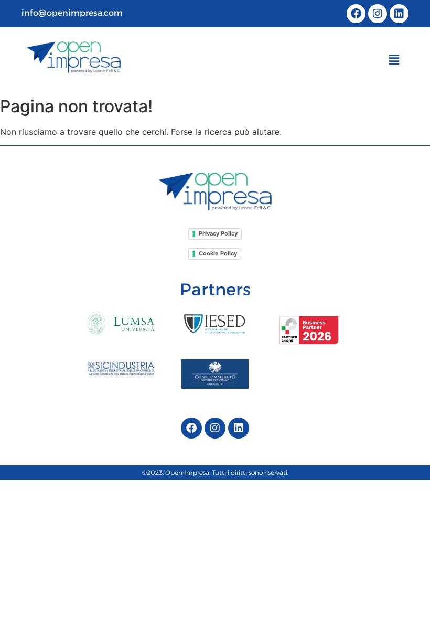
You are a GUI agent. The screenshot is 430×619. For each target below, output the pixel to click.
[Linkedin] (399, 13)
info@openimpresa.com (72, 13)
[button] (394, 60)
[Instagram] (377, 13)
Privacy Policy (218, 233)
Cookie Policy (218, 253)
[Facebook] (356, 13)
